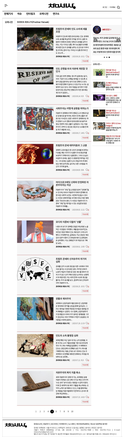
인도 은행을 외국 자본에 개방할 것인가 (72, 70)
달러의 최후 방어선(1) (112, 114)
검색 (118, 7)
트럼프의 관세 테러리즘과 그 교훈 (71, 145)
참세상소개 (38, 424)
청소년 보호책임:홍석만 (98, 424)
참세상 (62, 6)
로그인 (105, 7)
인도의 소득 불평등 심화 (67, 335)
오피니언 (43, 14)
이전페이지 (63, 424)
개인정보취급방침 (82, 424)
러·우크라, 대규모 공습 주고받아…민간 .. (106, 52)
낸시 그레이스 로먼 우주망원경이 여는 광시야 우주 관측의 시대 (113, 100)
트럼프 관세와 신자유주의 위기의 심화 (71, 260)
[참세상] (16, 425)
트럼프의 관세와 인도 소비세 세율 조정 (71, 30)
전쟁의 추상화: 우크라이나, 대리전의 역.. (107, 38)
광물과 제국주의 (63, 298)
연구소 (56, 14)
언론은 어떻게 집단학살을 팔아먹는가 (113, 126)
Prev (95, 40)
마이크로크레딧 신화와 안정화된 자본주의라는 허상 (72, 183)
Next (118, 40)
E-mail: (117, 430)
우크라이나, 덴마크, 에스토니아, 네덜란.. (106, 49)
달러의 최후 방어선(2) (112, 73)
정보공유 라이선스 (109, 434)
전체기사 (8, 14)
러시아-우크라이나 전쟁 (109, 30)
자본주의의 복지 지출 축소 (68, 372)
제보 (112, 7)
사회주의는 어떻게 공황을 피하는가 (72, 108)
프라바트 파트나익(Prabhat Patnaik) (33, 22)
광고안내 (54, 424)
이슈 (19, 14)
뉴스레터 (71, 424)
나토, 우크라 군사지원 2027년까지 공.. (106, 45)
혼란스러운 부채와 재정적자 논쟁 (113, 86)
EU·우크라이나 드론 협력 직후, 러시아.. (106, 42)
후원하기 (46, 424)
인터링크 (30, 14)
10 (72, 411)
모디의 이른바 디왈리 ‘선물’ (68, 222)
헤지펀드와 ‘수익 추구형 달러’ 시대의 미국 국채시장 (113, 139)
